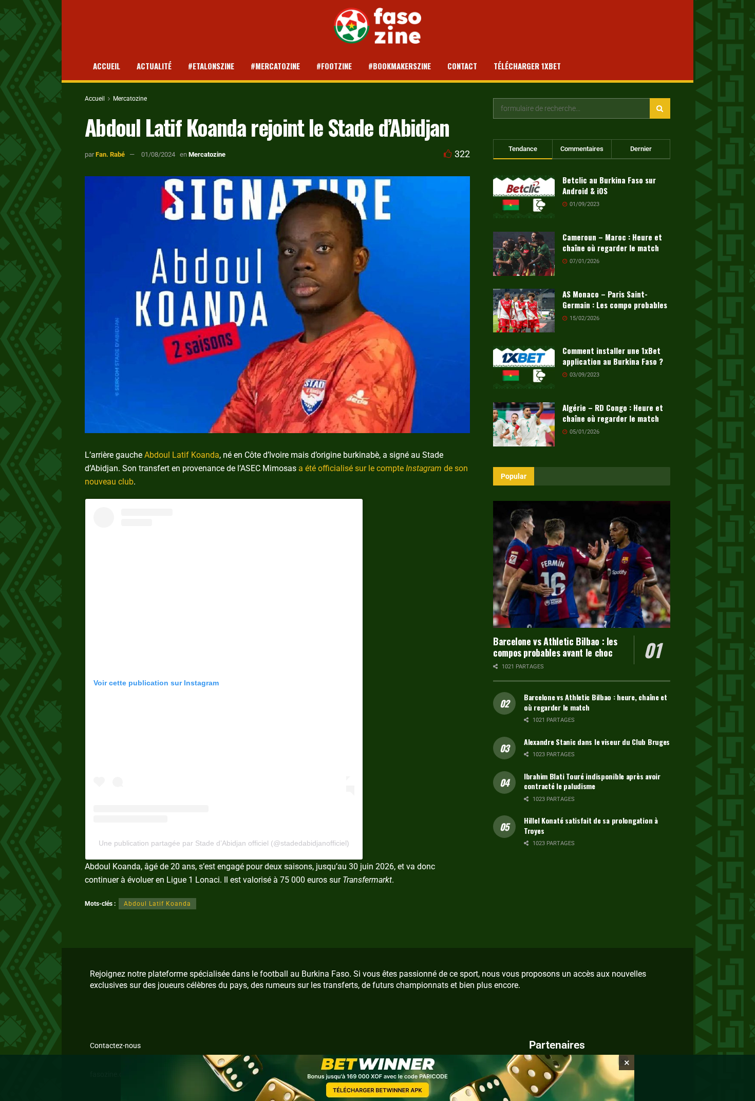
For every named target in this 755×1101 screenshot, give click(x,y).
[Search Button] (660, 108)
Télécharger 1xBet (527, 65)
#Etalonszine (211, 65)
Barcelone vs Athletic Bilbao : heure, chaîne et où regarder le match (595, 702)
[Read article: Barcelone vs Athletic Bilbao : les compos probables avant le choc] (581, 564)
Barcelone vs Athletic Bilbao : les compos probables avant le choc (555, 647)
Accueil (106, 65)
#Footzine (334, 65)
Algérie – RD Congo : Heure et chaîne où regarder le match (612, 413)
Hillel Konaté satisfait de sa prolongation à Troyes (591, 825)
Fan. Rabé (110, 154)
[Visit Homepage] (378, 26)
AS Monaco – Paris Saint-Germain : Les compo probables (614, 299)
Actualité (154, 65)
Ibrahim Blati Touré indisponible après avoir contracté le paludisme (592, 781)
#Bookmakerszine (399, 65)
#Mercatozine (275, 65)
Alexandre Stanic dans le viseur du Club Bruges (597, 741)
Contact (462, 65)
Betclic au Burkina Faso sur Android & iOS (609, 185)
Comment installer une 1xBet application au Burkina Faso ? (612, 356)
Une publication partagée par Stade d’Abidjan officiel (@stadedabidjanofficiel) (224, 843)
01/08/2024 (158, 154)
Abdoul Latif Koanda (181, 455)
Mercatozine (130, 98)
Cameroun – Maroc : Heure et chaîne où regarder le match (612, 242)
